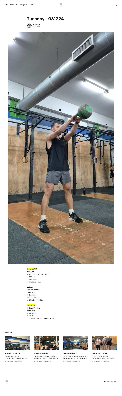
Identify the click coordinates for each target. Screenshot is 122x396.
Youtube (32, 5)
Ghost (115, 382)
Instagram (23, 5)
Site (6, 5)
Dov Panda (37, 25)
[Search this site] (115, 4)
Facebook (13, 5)
